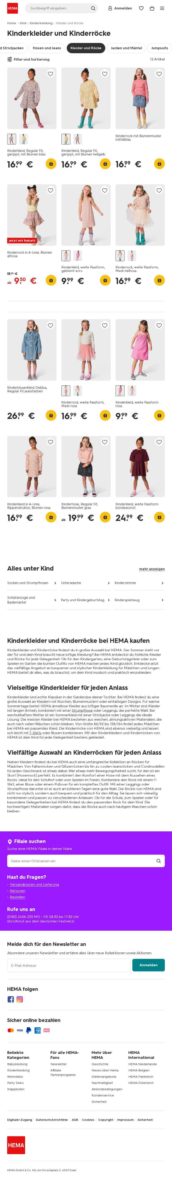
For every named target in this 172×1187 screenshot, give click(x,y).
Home (11, 23)
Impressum (125, 1120)
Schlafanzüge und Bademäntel (21, 600)
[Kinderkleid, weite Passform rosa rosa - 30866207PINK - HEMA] (77, 256)
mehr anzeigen (152, 569)
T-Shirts (35, 733)
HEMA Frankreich (140, 1077)
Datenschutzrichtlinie (52, 1120)
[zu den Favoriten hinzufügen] (50, 74)
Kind (23, 23)
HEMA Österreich (141, 1083)
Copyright (105, 1120)
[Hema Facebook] (11, 999)
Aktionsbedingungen (107, 1089)
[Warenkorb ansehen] (152, 8)
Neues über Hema (105, 1070)
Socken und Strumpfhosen (27, 583)
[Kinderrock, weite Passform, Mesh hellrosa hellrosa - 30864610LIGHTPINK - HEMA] (120, 256)
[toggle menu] (162, 8)
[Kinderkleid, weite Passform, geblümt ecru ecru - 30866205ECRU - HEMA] (66, 256)
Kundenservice (103, 1095)
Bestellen (17, 897)
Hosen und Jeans (47, 48)
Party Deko (15, 1083)
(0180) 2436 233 (20, 917)
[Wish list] (141, 8)
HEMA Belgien (138, 1070)
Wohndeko (15, 1077)
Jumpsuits (159, 48)
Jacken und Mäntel (126, 48)
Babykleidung (17, 1064)
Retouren (17, 891)
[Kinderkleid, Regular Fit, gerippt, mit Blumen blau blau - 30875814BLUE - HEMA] (11, 139)
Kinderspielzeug (127, 600)
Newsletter (58, 1064)
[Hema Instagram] (20, 999)
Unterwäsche (71, 583)
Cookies (88, 1120)
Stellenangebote (104, 1077)
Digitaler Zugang (19, 1120)
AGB (75, 1120)
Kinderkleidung (41, 23)
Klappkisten (15, 1089)
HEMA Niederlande (142, 1064)
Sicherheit (99, 1102)
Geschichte (100, 1064)
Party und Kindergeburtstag (82, 600)
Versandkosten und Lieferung (34, 884)
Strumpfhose (82, 710)
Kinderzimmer (125, 583)
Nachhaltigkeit (102, 1083)
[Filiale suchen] (158, 861)
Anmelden (149, 965)
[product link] (31, 98)
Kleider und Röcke (86, 48)
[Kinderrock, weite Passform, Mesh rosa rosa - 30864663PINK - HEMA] (132, 256)
